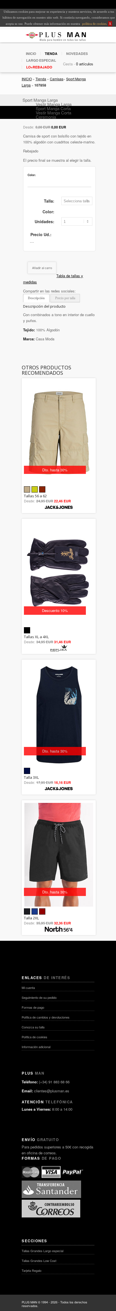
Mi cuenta (28, 987)
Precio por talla (65, 298)
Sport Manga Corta (53, 108)
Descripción (36, 298)
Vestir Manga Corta (53, 112)
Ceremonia (46, 117)
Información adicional (36, 1046)
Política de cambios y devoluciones (46, 1017)
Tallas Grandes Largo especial (42, 1250)
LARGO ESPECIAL (41, 60)
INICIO (31, 53)
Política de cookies (34, 1037)
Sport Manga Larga (40, 100)
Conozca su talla (33, 1027)
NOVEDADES (77, 53)
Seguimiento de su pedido (39, 997)
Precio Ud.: (41, 234)
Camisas (56, 78)
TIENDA (51, 53)
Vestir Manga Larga (54, 104)
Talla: (49, 201)
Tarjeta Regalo (31, 1270)
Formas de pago (33, 1007)
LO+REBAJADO (39, 67)
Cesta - (69, 63)
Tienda (40, 78)
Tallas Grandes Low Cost (39, 1260)
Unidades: (44, 221)
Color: (48, 211)
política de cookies (93, 23)
